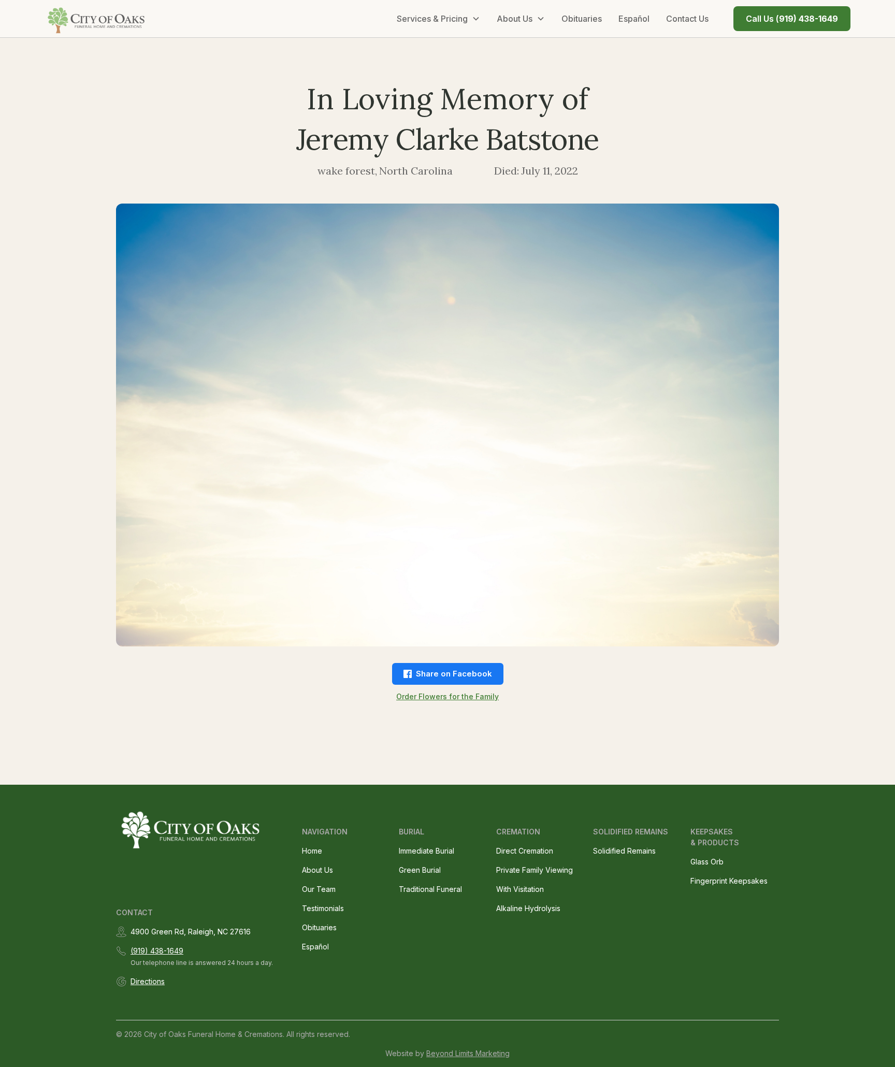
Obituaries (581, 18)
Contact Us (687, 18)
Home (312, 850)
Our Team (319, 889)
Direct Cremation (524, 850)
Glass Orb (707, 861)
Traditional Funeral (430, 889)
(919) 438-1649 (157, 950)
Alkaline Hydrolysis (528, 908)
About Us (317, 870)
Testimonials (323, 908)
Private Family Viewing (534, 870)
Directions (148, 981)
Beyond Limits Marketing (468, 1053)
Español (633, 18)
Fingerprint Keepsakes (729, 880)
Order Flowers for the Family (447, 696)
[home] (97, 18)
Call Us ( (792, 18)
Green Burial (420, 870)
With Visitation (520, 889)
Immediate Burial (426, 850)
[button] (438, 18)
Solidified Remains (624, 850)
